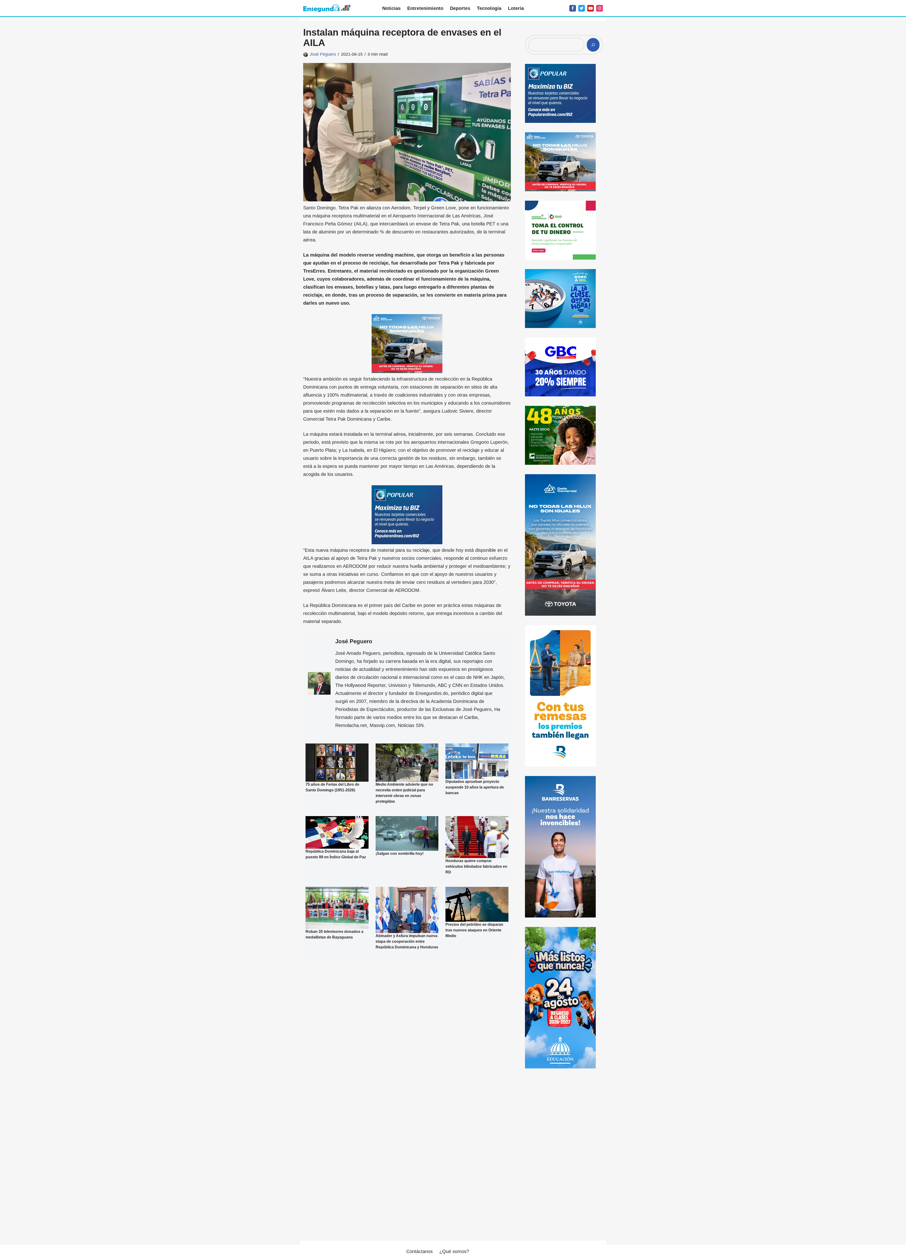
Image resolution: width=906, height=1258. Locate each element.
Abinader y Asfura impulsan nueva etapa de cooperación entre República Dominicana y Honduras (407, 941)
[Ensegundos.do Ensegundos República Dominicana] (326, 8)
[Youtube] (590, 8)
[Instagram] (599, 8)
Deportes (460, 8)
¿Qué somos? (454, 1251)
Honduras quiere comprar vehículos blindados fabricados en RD (476, 866)
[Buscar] (593, 45)
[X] (581, 8)
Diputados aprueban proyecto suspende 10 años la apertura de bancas (474, 787)
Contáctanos (419, 1251)
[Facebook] (572, 8)
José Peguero (323, 54)
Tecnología (489, 8)
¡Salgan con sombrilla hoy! (400, 853)
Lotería (516, 8)
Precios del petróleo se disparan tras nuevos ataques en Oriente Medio (474, 930)
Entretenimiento (425, 8)
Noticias (391, 8)
